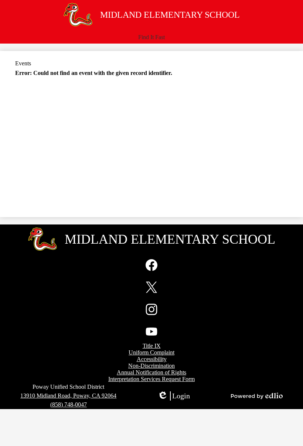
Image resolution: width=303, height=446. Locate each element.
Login (173, 396)
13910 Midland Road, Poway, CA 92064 (68, 395)
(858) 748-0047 (68, 404)
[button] (151, 37)
